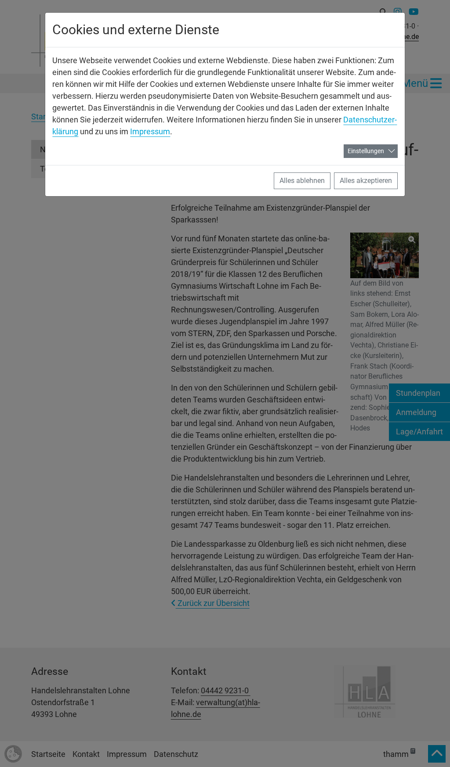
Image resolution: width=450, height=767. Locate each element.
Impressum (150, 131)
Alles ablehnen (302, 180)
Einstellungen (366, 150)
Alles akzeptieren (366, 180)
